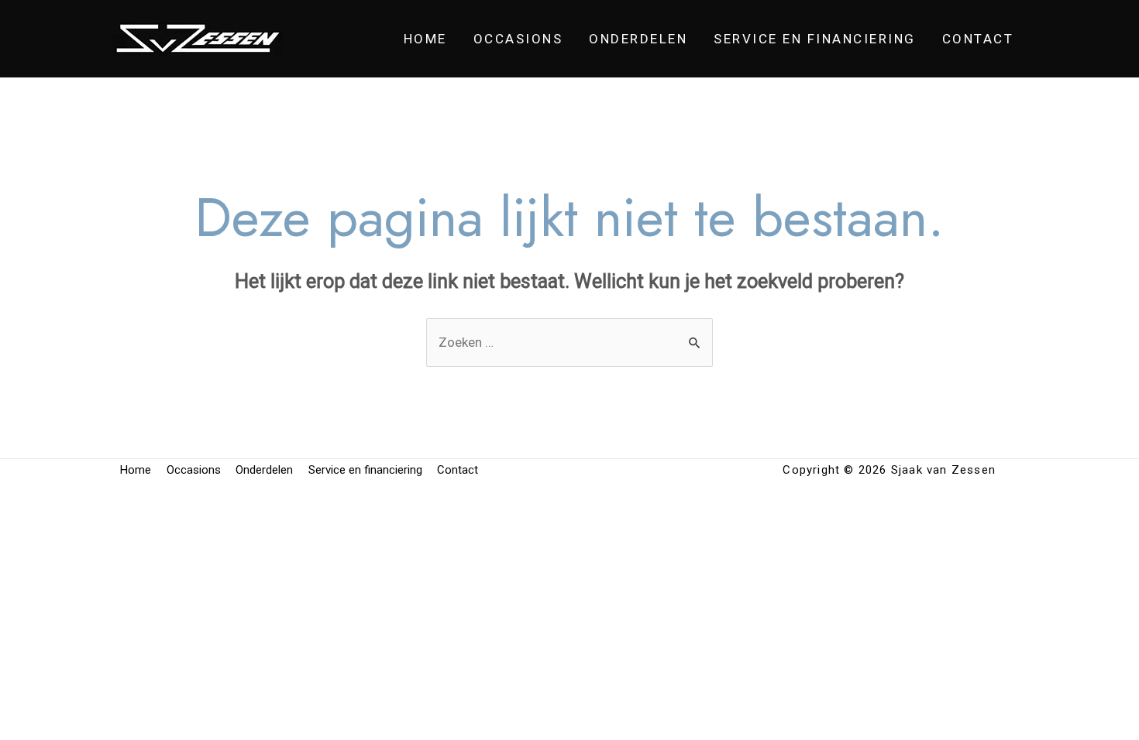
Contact (978, 38)
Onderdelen (638, 38)
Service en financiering (815, 38)
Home (425, 38)
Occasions (518, 38)
